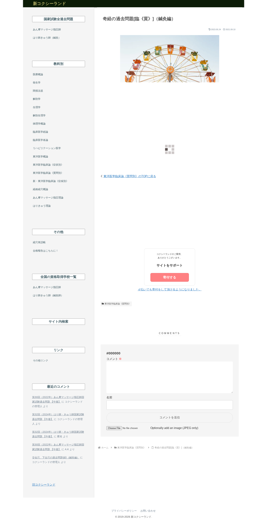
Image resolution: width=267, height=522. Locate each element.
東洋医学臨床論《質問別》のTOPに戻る (130, 176)
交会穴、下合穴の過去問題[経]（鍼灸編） (55, 457)
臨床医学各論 (40, 139)
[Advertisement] (170, 116)
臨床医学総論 (40, 131)
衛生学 (37, 82)
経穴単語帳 (39, 242)
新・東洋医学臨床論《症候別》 (50, 181)
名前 (109, 397)
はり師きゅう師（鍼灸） (47, 37)
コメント (114, 358)
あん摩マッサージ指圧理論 (48, 197)
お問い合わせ (148, 510)
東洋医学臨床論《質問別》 (118, 303)
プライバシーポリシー (124, 510)
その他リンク (40, 360)
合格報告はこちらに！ (45, 250)
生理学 (37, 107)
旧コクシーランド (43, 484)
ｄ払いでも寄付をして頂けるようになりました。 (170, 289)
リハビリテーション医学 (47, 148)
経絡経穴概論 (40, 189)
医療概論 (38, 74)
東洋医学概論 (40, 156)
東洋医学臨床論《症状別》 (48, 164)
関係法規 (38, 90)
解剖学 (37, 98)
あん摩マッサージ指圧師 (47, 29)
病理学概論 (39, 123)
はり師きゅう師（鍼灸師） (48, 295)
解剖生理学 (39, 115)
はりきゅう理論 (42, 205)
